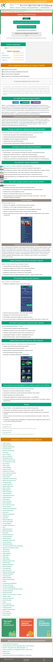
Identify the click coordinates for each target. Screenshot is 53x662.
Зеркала (23, 7)
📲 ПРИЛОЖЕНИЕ (36, 102)
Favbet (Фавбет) (7, 467)
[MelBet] (1, 167)
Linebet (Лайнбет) (7, 536)
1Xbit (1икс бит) (7, 575)
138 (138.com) (6, 551)
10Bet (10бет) (6, 499)
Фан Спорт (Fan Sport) (8, 504)
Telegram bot (42, 5)
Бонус (4, 348)
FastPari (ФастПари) (8, 510)
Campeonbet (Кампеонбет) (9, 583)
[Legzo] (1, 185)
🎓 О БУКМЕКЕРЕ (25, 102)
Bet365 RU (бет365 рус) (9, 609)
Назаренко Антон (7, 426)
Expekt (4, 602)
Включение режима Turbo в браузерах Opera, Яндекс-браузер (18, 646)
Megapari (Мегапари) (8, 564)
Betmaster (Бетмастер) (9, 572)
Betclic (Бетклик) (7, 570)
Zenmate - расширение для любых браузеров (14, 647)
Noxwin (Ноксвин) (7, 501)
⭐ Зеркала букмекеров (11, 11)
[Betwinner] (1, 172)
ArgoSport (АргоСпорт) (9, 561)
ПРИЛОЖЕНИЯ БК (45, 7)
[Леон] (1, 177)
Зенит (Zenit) (6, 465)
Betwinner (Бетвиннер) (8, 450)
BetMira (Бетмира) (7, 531)
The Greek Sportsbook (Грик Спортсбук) (13, 546)
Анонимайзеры (6, 653)
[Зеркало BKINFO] (3, 5)
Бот (28, 5)
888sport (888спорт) (8, 519)
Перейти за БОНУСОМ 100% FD (26, 26)
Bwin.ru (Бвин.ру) (7, 603)
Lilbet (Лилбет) (6, 615)
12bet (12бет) (6, 549)
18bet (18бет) (6, 555)
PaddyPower (6, 516)
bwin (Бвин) (5, 532)
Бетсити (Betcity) (7, 456)
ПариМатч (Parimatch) (8, 471)
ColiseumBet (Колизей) (8, 495)
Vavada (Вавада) (7, 523)
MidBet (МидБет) (7, 577)
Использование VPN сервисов (10, 644)
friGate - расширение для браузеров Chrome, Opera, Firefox (17, 649)
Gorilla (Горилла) (7, 538)
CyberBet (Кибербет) (8, 574)
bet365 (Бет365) (7, 482)
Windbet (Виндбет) (7, 544)
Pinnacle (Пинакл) (7, 448)
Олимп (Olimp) (6, 476)
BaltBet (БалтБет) (7, 529)
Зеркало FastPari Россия (26, 14)
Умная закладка (24, 5)
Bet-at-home (6, 512)
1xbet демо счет (26, 660)
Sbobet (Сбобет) (7, 506)
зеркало (3, 110)
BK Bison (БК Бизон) (8, 585)
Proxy (37, 5)
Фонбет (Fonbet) (7, 469)
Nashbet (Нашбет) (7, 592)
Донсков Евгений (7, 432)
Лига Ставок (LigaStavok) (9, 473)
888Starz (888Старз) (8, 486)
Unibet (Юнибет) (7, 493)
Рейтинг (12, 7)
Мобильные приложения (8, 659)
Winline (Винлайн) (7, 475)
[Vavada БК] (1, 174)
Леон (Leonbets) (7, 454)
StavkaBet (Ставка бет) (9, 540)
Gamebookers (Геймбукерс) (9, 508)
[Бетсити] (1, 179)
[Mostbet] (1, 180)
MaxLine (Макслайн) (8, 521)
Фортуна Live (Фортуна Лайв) (10, 547)
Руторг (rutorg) (6, 596)
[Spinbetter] (1, 182)
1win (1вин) (5, 452)
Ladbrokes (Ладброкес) (8, 514)
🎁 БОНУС (15, 102)
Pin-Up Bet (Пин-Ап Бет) (9, 461)
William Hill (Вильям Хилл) (9, 480)
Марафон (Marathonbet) (9, 447)
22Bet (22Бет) (6, 559)
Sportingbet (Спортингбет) (10, 478)
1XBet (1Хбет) (6, 443)
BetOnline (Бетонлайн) (8, 579)
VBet (4, 527)
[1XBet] (1, 166)
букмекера (8, 166)
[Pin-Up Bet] (1, 184)
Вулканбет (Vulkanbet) (8, 605)
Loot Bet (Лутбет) (7, 484)
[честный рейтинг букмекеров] (9, 628)
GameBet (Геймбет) (8, 590)
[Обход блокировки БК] (44, 628)
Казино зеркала (26, 659)
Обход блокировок (32, 7)
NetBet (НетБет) (7, 497)
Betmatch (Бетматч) (8, 534)
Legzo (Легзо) (6, 463)
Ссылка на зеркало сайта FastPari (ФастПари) (26, 22)
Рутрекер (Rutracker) (8, 598)
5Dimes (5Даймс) (7, 503)
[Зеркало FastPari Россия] (26, 18)
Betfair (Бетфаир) (7, 491)
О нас (44, 660)
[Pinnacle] (1, 171)
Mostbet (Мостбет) (8, 458)
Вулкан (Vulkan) (7, 488)
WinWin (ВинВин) (7, 613)
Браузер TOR (6, 651)
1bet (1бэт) (5, 557)
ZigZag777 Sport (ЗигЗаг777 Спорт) (12, 594)
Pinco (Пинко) (6, 611)
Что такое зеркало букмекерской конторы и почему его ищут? (26, 81)
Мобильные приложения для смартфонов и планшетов (17, 655)
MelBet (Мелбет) (7, 445)
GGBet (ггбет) (6, 562)
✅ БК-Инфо (4, 11)
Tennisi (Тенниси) (7, 542)
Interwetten (5, 518)
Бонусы (18, 7)
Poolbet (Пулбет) (7, 607)
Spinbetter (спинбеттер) (9, 460)
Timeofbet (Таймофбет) (9, 587)
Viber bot (32, 5)
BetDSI (4, 581)
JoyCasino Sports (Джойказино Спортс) (13, 589)
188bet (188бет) (7, 553)
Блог (44, 659)
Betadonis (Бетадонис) (8, 525)
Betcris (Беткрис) (7, 566)
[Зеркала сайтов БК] (26, 628)
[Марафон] (1, 169)
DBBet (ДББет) (7, 490)
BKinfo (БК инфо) (7, 600)
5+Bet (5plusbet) (7, 568)
